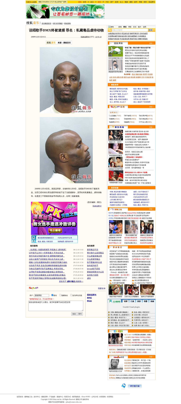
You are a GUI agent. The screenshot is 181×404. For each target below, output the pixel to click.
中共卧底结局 (124, 39)
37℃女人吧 (143, 122)
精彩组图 (127, 342)
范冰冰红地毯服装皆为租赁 (119, 259)
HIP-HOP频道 (58, 23)
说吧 (144, 27)
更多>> (151, 43)
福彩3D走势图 (147, 218)
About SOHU (85, 397)
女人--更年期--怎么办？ (118, 102)
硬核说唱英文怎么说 (95, 272)
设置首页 (20, 397)
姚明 (114, 80)
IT (103, 2)
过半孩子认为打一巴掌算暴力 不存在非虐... (47, 253)
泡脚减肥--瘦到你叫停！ (141, 202)
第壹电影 (127, 340)
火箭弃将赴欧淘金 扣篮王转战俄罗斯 (138, 175)
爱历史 (127, 50)
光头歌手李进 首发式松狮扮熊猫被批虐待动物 (48, 266)
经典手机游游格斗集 (134, 218)
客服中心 (60, 397)
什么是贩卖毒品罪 (94, 256)
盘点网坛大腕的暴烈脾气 (118, 267)
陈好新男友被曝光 (146, 243)
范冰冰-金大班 (144, 131)
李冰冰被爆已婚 (131, 235)
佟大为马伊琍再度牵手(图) (141, 254)
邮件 (135, 2)
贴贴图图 (127, 363)
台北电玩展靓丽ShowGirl (118, 278)
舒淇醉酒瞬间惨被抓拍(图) (141, 262)
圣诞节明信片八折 (115, 243)
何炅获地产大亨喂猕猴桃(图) (120, 251)
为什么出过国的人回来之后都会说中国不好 (131, 375)
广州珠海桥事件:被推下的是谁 (139, 61)
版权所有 (86, 399)
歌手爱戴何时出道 (94, 262)
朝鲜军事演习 (134, 33)
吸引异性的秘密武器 (140, 194)
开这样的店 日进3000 (117, 197)
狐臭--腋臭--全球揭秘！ (141, 89)
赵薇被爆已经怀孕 (115, 238)
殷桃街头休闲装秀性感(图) (119, 256)
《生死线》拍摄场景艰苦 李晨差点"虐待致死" (47, 250)
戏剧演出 (112, 350)
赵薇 (118, 77)
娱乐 (92, 2)
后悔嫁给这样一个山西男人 (141, 368)
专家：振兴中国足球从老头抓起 (136, 180)
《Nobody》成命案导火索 (118, 272)
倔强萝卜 (128, 137)
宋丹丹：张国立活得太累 (134, 152)
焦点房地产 (59, 2)
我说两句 (152, 2)
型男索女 (127, 371)
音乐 (134, 27)
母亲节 (145, 74)
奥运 (133, 74)
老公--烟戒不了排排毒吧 (141, 102)
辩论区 (89, 301)
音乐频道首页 (46, 23)
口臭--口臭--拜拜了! (140, 97)
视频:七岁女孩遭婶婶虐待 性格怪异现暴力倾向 (48, 262)
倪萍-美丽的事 (143, 139)
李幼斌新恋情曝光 (146, 238)
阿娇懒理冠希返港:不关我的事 (135, 165)
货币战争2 (145, 215)
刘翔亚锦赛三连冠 (116, 183)
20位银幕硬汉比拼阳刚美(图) (141, 345)
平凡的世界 (138, 215)
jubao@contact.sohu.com (74, 402)
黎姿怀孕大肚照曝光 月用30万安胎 (137, 162)
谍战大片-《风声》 (115, 142)
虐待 (89, 278)
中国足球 (148, 77)
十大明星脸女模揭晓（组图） (141, 335)
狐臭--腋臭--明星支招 (117, 97)
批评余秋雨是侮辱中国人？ (139, 58)
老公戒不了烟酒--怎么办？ (119, 94)
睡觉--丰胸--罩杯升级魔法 (119, 99)
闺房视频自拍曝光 (115, 156)
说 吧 (122, 107)
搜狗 (64, 2)
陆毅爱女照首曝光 (146, 240)
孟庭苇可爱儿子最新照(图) (141, 272)
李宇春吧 (128, 116)
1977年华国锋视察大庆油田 (139, 56)
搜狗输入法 (28, 397)
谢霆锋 (138, 77)
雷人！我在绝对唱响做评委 (139, 53)
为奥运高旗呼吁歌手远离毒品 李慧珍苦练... (47, 269)
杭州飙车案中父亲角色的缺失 (139, 66)
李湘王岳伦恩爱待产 (132, 160)
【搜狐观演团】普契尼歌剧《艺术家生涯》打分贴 (133, 350)
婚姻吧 (127, 122)
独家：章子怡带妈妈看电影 (141, 251)
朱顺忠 (127, 63)
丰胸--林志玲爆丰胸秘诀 (118, 192)
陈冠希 (133, 77)
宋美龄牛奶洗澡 (113, 39)
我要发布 (101, 288)
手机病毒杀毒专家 (120, 218)
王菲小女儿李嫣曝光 (131, 297)
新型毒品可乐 (92, 250)
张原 (126, 66)
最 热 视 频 (119, 127)
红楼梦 (147, 213)
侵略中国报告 (143, 39)
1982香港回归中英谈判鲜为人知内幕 (138, 147)
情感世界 (127, 368)
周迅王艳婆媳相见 (130, 240)
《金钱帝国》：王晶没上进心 (141, 340)
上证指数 (113, 116)
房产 (112, 2)
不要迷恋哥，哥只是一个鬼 (141, 360)
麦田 (133, 137)
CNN (143, 77)
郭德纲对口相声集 (120, 213)
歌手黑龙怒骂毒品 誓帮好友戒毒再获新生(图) (47, 278)
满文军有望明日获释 (132, 154)
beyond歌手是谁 (93, 269)
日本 (114, 77)
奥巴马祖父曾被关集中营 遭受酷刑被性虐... (47, 256)
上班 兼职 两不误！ (116, 200)
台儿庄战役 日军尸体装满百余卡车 (137, 142)
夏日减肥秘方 (133, 36)
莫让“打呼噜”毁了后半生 (118, 91)
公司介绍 (95, 397)
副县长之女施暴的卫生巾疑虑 (139, 71)
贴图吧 (112, 122)
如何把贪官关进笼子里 (138, 63)
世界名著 (130, 215)
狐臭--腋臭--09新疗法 (140, 205)
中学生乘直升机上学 (116, 58)
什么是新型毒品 (93, 259)
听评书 (111, 213)
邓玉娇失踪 (125, 33)
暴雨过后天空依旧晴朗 (137, 378)
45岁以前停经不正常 (140, 197)
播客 (131, 2)
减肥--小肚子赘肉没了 (141, 192)
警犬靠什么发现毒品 (95, 253)
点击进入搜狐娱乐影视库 (141, 275)
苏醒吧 (112, 119)
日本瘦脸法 (142, 36)
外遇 (121, 77)
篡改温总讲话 (123, 36)
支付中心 (37, 397)
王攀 (126, 71)
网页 (125, 27)
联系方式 (67, 397)
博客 (140, 2)
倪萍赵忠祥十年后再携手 (141, 256)
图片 (139, 27)
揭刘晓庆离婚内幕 (130, 238)
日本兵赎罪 (144, 33)
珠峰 (137, 74)
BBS (145, 2)
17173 (52, 2)
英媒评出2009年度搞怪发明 (141, 363)
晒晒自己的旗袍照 (122, 378)
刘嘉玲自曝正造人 (130, 243)
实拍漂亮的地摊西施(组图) (141, 264)
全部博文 (110, 397)
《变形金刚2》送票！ (119, 280)
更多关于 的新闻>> (71, 281)
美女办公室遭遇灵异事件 (118, 270)
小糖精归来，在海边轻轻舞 (141, 371)
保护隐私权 (76, 397)
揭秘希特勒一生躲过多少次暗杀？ (137, 145)
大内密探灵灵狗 (130, 139)
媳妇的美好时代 (141, 137)
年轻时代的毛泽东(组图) (138, 50)
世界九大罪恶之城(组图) (140, 267)
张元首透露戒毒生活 (141, 280)
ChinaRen (45, 2)
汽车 (107, 2)
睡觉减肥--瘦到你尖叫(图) (119, 89)
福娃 (140, 74)
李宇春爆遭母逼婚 (115, 240)
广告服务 (52, 397)
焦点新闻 (127, 360)
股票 (125, 77)
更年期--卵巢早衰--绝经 (141, 91)
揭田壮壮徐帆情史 (115, 235)
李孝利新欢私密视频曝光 (141, 270)
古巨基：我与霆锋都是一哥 (134, 168)
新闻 (120, 27)
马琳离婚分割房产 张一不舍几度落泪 (138, 183)
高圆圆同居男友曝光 (116, 72)
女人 (121, 2)
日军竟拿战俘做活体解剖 (118, 264)
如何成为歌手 (92, 266)
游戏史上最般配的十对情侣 (141, 278)
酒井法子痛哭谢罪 (147, 297)
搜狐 (40, 2)
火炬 (110, 77)
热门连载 (112, 352)
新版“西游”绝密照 (116, 297)
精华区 (89, 298)
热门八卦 (127, 335)
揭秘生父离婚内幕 (146, 235)
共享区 (111, 218)
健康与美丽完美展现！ (118, 202)
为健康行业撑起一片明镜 (118, 205)
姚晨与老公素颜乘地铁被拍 (119, 262)
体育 (84, 2)
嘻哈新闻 (67, 23)
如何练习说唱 (92, 275)
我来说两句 (85, 37)
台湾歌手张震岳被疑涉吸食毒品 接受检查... (47, 272)
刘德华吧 (128, 119)
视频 (126, 2)
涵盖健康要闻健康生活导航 (143, 94)
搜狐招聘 (44, 397)
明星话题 (127, 345)
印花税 (150, 74)
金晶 (128, 77)
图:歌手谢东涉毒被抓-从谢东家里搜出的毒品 (47, 275)
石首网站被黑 (113, 36)
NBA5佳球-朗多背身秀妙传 (134, 178)
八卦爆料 (127, 337)
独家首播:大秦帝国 (131, 131)
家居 (116, 2)
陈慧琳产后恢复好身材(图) (119, 254)
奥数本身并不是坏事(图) (138, 69)
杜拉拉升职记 (132, 213)
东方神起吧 (143, 119)
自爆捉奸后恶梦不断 (116, 169)
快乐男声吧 (143, 116)
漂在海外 (112, 375)
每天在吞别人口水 (115, 371)
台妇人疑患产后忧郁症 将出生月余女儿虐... (47, 259)
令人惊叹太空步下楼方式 (143, 283)
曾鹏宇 (127, 53)
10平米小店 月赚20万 (140, 99)
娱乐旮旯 (127, 366)
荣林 (126, 61)
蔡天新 (127, 69)
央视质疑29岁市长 (114, 33)
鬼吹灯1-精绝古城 (120, 215)
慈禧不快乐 (134, 39)
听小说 (111, 215)
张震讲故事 (141, 213)
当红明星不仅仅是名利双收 (141, 366)
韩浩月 (127, 58)
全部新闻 (102, 397)
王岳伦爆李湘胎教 (118, 283)
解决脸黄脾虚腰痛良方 (141, 200)
